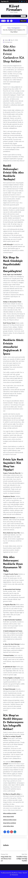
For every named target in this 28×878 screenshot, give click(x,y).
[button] (4, 1)
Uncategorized (15, 28)
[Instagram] (26, 2)
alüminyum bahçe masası (9, 820)
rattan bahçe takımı (8, 826)
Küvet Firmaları (14, 7)
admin (6, 845)
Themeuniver (15, 875)
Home (8, 28)
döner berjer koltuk (8, 816)
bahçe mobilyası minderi (9, 813)
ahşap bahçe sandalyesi (9, 823)
